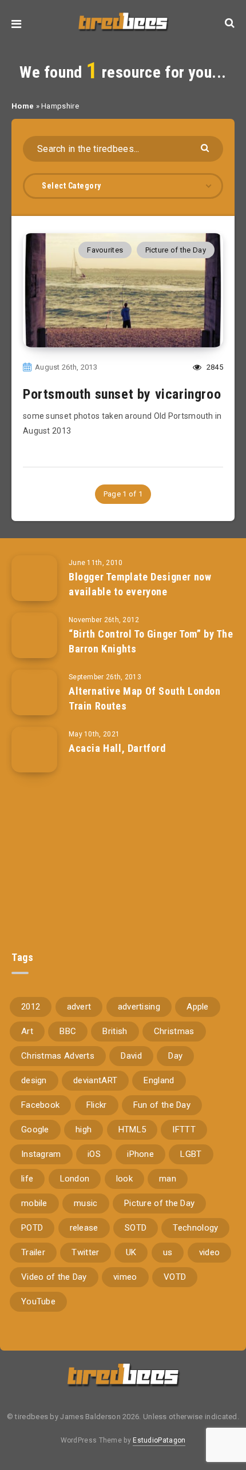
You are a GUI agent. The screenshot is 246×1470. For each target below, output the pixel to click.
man (167, 1178)
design (34, 1080)
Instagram (41, 1154)
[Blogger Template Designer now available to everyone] (34, 578)
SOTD (135, 1228)
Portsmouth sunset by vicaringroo (122, 394)
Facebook (40, 1105)
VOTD (175, 1277)
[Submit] (206, 147)
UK (131, 1252)
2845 (214, 367)
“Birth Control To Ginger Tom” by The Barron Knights (151, 641)
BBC (67, 1031)
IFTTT (184, 1129)
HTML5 (132, 1129)
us (168, 1252)
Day (175, 1056)
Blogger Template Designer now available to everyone (140, 584)
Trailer (33, 1252)
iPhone (140, 1154)
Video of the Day (54, 1277)
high (84, 1129)
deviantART (95, 1080)
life (27, 1178)
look (124, 1178)
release (84, 1228)
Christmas (174, 1031)
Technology (195, 1228)
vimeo (125, 1277)
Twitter (85, 1252)
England (159, 1080)
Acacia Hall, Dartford (117, 748)
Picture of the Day (175, 250)
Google (35, 1129)
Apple (198, 1007)
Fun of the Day (162, 1105)
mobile (34, 1203)
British (114, 1031)
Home (22, 106)
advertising (139, 1007)
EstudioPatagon (159, 1440)
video (209, 1252)
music (86, 1203)
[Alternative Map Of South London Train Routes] (34, 692)
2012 (30, 1007)
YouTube (38, 1301)
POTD (32, 1228)
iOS (94, 1154)
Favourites (105, 250)
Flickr (96, 1105)
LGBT (190, 1154)
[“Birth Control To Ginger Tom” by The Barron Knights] (34, 635)
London (75, 1178)
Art (27, 1031)
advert (79, 1007)
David (131, 1056)
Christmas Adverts (57, 1056)
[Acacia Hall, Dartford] (34, 749)
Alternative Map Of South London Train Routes (145, 698)
